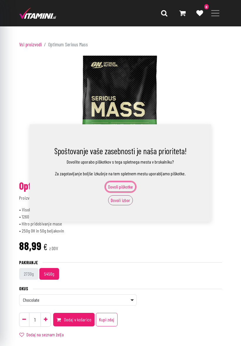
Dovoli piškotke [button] (120, 186)
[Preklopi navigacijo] (215, 13)
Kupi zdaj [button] (106, 319)
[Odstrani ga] (24, 320)
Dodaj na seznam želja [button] (45, 334)
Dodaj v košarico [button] (77, 319)
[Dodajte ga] (46, 320)
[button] (164, 13)
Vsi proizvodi (30, 44)
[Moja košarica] (182, 13)
